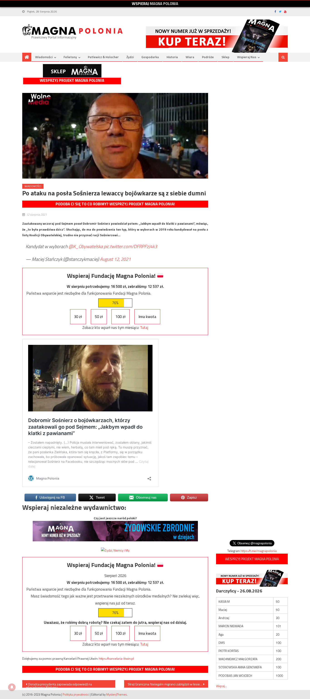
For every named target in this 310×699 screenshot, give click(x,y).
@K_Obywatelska (86, 246)
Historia (172, 57)
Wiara (190, 57)
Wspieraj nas (246, 57)
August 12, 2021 (115, 259)
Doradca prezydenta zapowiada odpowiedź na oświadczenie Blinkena (59, 685)
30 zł (78, 317)
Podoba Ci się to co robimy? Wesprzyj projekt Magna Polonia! (115, 204)
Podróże (208, 57)
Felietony (70, 57)
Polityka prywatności (76, 694)
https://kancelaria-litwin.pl (116, 658)
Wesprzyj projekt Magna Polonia (72, 80)
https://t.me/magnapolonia (259, 550)
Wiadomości (44, 57)
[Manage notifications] (11, 687)
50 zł (99, 317)
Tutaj (144, 328)
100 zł (120, 317)
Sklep (225, 57)
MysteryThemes (116, 694)
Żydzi (130, 57)
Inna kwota (147, 317)
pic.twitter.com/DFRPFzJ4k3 (130, 246)
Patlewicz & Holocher (103, 57)
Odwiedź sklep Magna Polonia (72, 70)
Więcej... (221, 686)
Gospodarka (150, 57)
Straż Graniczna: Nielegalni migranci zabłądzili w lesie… (165, 684)
